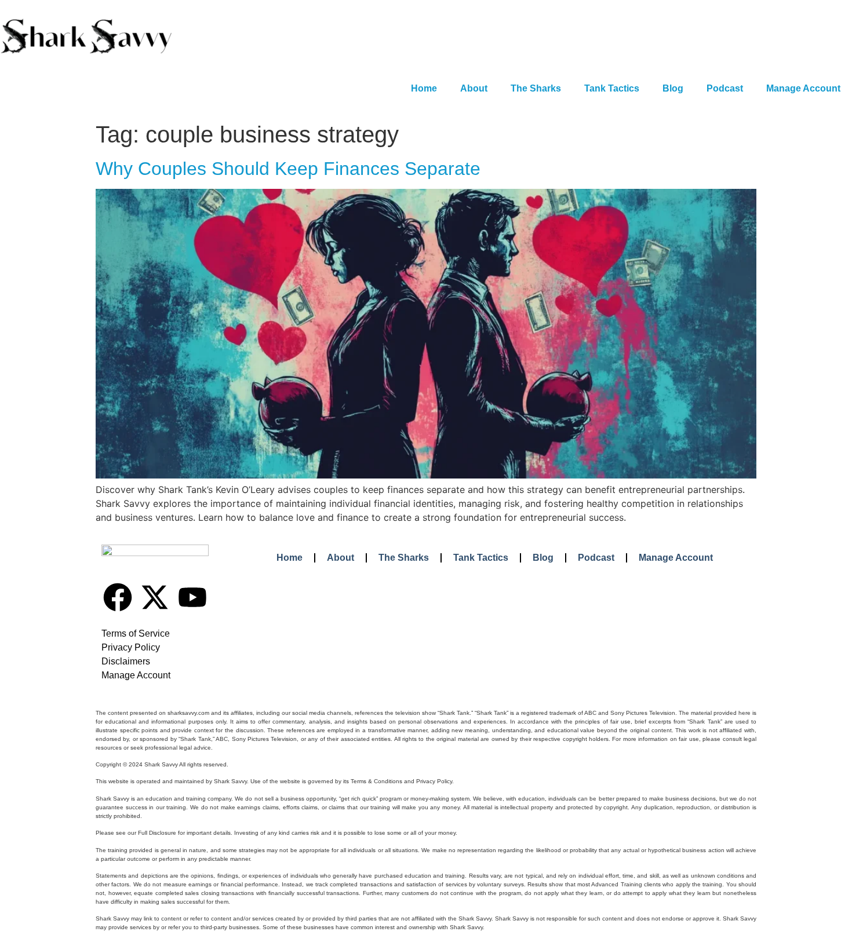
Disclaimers (125, 661)
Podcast (725, 88)
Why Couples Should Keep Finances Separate (288, 168)
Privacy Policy (130, 647)
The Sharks (536, 88)
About (473, 88)
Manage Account (803, 88)
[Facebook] (117, 597)
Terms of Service (135, 633)
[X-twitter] (154, 597)
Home (424, 88)
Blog (672, 88)
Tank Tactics (611, 88)
